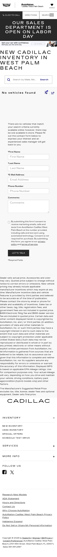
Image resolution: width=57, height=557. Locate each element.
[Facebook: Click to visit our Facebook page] (6, 472)
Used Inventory (13, 430)
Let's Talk (18, 253)
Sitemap (36, 538)
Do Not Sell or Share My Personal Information (27, 525)
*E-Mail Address (16, 175)
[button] (11, 15)
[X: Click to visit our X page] (13, 472)
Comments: (14, 198)
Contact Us (8, 506)
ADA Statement (10, 498)
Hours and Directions (13, 502)
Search (44, 79)
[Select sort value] (51, 93)
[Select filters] (46, 93)
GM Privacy (46, 538)
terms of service (30, 244)
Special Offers (12, 434)
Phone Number (15, 186)
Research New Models (14, 494)
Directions (31, 15)
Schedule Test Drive (16, 438)
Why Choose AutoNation (16, 510)
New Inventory (12, 426)
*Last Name (14, 163)
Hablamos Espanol (12, 521)
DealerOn (26, 538)
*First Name (14, 152)
